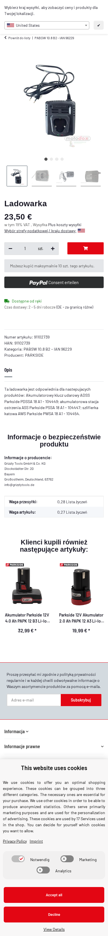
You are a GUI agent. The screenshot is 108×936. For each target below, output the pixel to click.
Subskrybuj (81, 699)
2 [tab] (51, 159)
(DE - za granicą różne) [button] (74, 307)
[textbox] (47, 25)
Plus (52, 224)
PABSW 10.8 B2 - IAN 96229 (48, 349)
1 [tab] (46, 159)
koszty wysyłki (69, 224)
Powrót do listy (19, 38)
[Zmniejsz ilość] (10, 249)
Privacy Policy (15, 841)
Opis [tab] (8, 369)
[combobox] (46, 25)
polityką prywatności (78, 674)
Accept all (54, 894)
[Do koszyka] (85, 248)
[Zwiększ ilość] (52, 249)
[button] (16, 731)
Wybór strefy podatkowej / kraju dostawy (40, 230)
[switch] (18, 858)
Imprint (36, 841)
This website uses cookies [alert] (54, 767)
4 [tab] (62, 159)
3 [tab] (56, 159)
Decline (54, 914)
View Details (54, 929)
